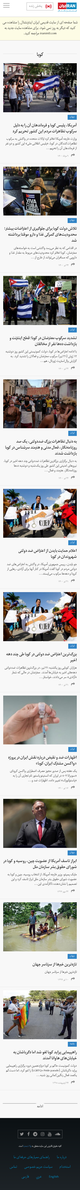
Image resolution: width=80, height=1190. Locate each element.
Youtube (49, 1134)
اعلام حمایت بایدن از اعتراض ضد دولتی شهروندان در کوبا (47, 554)
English (54, 1177)
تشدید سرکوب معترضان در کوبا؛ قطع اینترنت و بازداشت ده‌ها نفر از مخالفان (43, 341)
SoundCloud (57, 1134)
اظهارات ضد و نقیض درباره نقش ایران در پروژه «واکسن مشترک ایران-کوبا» (42, 761)
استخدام (65, 1167)
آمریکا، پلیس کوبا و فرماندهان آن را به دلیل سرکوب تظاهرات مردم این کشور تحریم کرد (45, 128)
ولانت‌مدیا (27, 1146)
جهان (72, 117)
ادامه (40, 1107)
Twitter (22, 1134)
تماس (13, 1167)
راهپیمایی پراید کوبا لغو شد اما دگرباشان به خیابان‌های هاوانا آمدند (45, 1055)
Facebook (28, 1134)
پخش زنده (35, 6)
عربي (39, 1177)
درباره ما (62, 1158)
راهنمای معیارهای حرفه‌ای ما (31, 1158)
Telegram (35, 1134)
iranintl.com (48, 34)
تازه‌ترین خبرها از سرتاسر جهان (54, 965)
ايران (72, 329)
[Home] (65, 8)
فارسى (25, 1177)
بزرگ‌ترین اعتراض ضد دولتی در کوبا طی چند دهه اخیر (41, 657)
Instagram (42, 1134)
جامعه (72, 1044)
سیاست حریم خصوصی (38, 1167)
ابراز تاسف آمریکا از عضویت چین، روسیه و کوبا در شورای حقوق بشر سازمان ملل (40, 864)
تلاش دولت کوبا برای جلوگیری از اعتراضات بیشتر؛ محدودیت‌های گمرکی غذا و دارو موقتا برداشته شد (40, 235)
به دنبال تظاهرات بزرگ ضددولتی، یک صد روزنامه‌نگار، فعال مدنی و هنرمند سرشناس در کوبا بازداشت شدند (41, 448)
